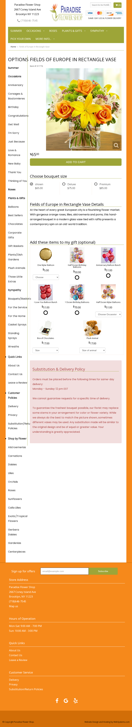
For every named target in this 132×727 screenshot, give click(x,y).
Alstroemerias (17, 447)
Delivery (13, 406)
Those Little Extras (15, 279)
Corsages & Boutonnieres (16, 96)
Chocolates (15, 224)
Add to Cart (76, 162)
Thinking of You (17, 181)
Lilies (11, 473)
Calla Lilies (14, 508)
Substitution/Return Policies (17, 426)
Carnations (15, 456)
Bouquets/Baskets (17, 299)
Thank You (14, 172)
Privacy (12, 415)
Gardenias (14, 543)
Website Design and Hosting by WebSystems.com (107, 722)
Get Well (13, 124)
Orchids (13, 482)
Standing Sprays (13, 335)
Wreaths (13, 346)
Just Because (16, 141)
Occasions (34, 31)
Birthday (13, 107)
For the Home (16, 316)
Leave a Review (17, 383)
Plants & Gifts (72, 31)
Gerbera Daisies (13, 532)
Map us (13, 606)
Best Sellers (15, 215)
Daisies (12, 464)
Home (13, 46)
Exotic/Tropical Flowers (17, 518)
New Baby (14, 163)
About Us (13, 365)
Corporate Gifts (15, 235)
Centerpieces (16, 552)
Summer (16, 31)
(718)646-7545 (29, 20)
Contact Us (15, 374)
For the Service (17, 307)
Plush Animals (16, 268)
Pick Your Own (20, 39)
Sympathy (97, 31)
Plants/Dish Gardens (15, 257)
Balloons (13, 207)
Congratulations (17, 116)
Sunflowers (15, 499)
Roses (53, 31)
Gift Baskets (15, 246)
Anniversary (15, 85)
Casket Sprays (17, 324)
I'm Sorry (13, 133)
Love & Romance (14, 152)
